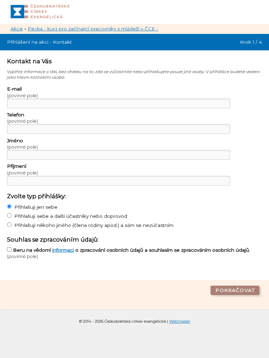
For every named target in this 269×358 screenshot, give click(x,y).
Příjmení (22, 169)
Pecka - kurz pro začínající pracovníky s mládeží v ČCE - (93, 28)
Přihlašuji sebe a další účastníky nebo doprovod (70, 216)
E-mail (22, 92)
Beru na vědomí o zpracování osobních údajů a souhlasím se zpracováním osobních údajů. (128, 253)
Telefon (22, 118)
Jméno (22, 144)
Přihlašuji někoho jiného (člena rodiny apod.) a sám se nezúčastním (93, 225)
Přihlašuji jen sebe (35, 207)
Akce (17, 28)
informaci (63, 250)
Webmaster (179, 321)
